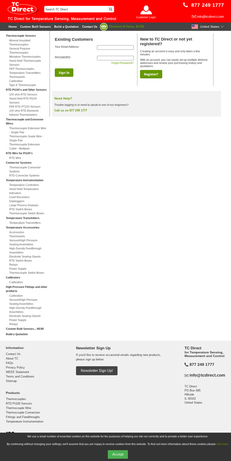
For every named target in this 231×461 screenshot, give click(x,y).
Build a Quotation (66, 26)
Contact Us (89, 26)
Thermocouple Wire (18, 408)
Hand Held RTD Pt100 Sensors (23, 100)
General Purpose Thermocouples (19, 50)
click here (222, 444)
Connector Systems (19, 162)
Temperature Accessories (22, 227)
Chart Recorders (19, 197)
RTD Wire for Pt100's (19, 153)
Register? (151, 74)
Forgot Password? (122, 63)
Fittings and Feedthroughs (23, 417)
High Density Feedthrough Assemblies (25, 250)
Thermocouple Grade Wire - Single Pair (26, 138)
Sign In (64, 72)
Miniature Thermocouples (25, 56)
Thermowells (17, 77)
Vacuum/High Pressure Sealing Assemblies (23, 242)
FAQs (9, 363)
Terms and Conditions (20, 376)
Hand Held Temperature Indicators (24, 191)
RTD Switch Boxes (20, 209)
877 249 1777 (201, 364)
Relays (13, 264)
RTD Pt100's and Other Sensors (26, 89)
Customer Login (146, 17)
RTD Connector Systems (24, 175)
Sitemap (11, 381)
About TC (12, 358)
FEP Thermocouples (21, 68)
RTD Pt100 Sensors (19, 403)
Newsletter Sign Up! (97, 371)
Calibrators (13, 277)
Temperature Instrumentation (24, 180)
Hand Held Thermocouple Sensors (25, 62)
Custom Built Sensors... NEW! (25, 328)
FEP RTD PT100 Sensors (24, 106)
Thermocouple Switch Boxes (26, 213)
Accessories (16, 232)
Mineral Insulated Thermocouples (19, 42)
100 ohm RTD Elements (24, 110)
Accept (117, 454)
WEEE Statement (17, 372)
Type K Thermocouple (22, 85)
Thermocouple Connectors (23, 412)
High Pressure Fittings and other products (26, 289)
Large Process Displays (23, 205)
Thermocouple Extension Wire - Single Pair (27, 130)
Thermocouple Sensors (21, 35)
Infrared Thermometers (23, 114)
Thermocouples (16, 399)
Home (13, 26)
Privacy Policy (15, 367)
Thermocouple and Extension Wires (24, 121)
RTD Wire (15, 158)
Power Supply (17, 268)
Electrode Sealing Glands (25, 256)
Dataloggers (16, 201)
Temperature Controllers (24, 185)
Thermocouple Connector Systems (25, 169)
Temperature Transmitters (25, 73)
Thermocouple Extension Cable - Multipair (24, 146)
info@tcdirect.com (210, 16)
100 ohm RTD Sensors (23, 94)
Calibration (16, 81)
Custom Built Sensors (35, 26)
